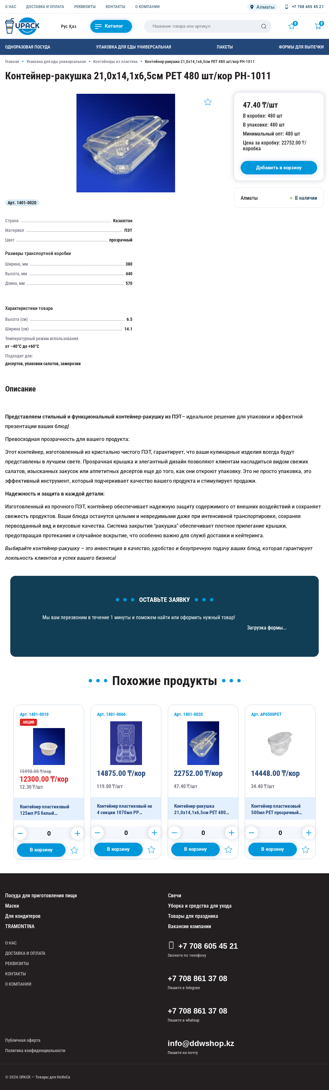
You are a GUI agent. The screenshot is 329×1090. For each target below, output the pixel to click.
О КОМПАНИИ (147, 6)
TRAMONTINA (19, 926)
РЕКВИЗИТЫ (85, 6)
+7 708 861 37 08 (197, 978)
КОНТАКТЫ (115, 6)
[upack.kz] (22, 26)
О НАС (10, 6)
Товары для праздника (193, 916)
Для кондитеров (22, 916)
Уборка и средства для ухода (200, 906)
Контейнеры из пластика (115, 61)
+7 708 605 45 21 (208, 946)
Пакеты (225, 46)
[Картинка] (126, 190)
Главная (12, 61)
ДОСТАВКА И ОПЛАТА (45, 6)
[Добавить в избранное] (207, 101)
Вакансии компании (189, 926)
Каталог (114, 26)
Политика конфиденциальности (35, 1050)
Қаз (72, 26)
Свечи (174, 895)
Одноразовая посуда (27, 46)
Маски (12, 906)
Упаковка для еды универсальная (133, 46)
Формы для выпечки (301, 46)
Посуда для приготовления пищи (41, 895)
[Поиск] (263, 26)
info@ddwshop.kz (201, 1043)
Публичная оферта (22, 1040)
